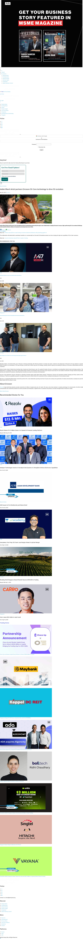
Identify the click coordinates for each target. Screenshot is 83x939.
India (1, 427)
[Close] (20, 134)
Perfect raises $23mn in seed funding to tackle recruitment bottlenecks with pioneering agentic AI (26, 232)
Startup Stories (6, 78)
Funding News (6, 76)
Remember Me (42, 147)
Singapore (2, 312)
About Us (3, 917)
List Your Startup (5, 91)
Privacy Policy (4, 920)
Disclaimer (3, 924)
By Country (3, 73)
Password (34, 144)
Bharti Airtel (2, 391)
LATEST (3, 72)
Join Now (2, 94)
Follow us (3, 229)
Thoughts (3, 115)
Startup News (6, 75)
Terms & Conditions (5, 922)
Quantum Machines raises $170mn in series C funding (16, 238)
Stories (2, 107)
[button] (41, 136)
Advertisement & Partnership (7, 113)
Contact (3, 925)
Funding (1, 352)
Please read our (9, 176)
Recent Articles (3, 186)
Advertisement (4, 919)
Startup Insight (6, 80)
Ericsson (2, 387)
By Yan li (8, 192)
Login (2, 100)
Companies (5, 81)
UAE (1, 272)
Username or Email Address (41, 139)
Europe (2, 931)
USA (2, 935)
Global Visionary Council (8, 83)
